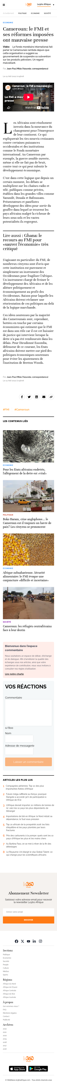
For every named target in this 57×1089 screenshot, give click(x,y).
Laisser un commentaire (28, 761)
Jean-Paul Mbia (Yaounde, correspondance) (27, 68)
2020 (5, 1036)
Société (47, 13)
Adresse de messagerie (19, 745)
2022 (5, 1029)
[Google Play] (38, 1068)
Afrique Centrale (9, 991)
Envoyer (28, 920)
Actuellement (8, 13)
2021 (4, 1032)
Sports (5, 975)
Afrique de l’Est (9, 994)
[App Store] (17, 1068)
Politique (22, 13)
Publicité (6, 1020)
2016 (5, 1049)
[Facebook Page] (16, 941)
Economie (35, 13)
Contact (6, 1016)
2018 (5, 1042)
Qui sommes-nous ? (11, 1006)
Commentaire (13, 697)
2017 (4, 1046)
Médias (6, 971)
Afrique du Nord (9, 984)
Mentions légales (10, 1013)
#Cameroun (21, 409)
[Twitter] (22, 941)
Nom (8, 733)
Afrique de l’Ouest (10, 987)
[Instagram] (40, 941)
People (5, 965)
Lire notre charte (14, 674)
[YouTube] (28, 941)
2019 (5, 1039)
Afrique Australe (9, 997)
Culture (6, 968)
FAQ (4, 1010)
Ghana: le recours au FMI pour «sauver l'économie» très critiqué (25, 242)
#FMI (6, 409)
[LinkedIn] (34, 941)
